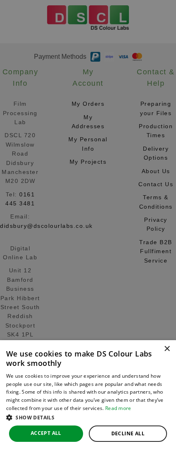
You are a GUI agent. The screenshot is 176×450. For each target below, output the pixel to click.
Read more (118, 408)
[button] (88, 417)
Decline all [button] (127, 433)
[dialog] (88, 395)
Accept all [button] (46, 433)
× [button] (167, 349)
